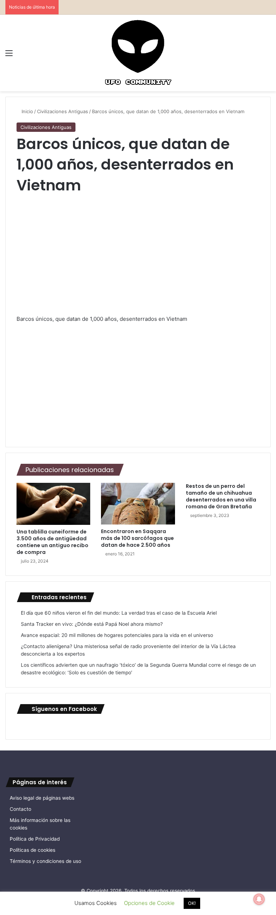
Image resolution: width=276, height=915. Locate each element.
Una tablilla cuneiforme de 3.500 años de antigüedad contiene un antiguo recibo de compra (52, 542)
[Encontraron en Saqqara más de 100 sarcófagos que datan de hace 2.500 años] (138, 503)
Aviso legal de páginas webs (42, 798)
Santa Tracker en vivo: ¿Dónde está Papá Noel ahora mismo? (92, 624)
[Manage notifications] (259, 899)
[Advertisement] (138, 261)
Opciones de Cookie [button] (149, 903)
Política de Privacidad (35, 839)
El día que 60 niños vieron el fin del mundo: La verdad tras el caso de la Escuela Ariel (119, 613)
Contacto (20, 809)
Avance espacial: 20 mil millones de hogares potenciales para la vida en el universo (117, 635)
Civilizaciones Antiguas (62, 111)
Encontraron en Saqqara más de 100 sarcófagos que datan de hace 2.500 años (137, 538)
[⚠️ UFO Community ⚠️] (138, 53)
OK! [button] (192, 903)
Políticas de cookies (32, 850)
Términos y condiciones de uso (45, 861)
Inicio (26, 111)
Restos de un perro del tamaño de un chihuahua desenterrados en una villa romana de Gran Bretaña (221, 496)
